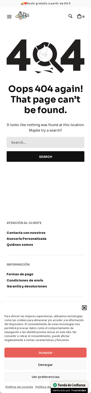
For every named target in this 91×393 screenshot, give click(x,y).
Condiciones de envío (25, 280)
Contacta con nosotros (26, 233)
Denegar (45, 365)
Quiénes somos (20, 245)
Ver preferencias (45, 377)
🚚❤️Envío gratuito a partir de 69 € (46, 3)
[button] (84, 307)
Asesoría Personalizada (26, 239)
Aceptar (46, 352)
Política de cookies (19, 387)
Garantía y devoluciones (27, 286)
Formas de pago (20, 274)
